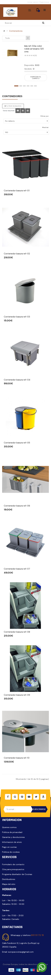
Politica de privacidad (12, 832)
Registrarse (44, 2)
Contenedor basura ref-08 (17, 631)
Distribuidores (8, 879)
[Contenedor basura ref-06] (25, 479)
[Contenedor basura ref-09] (25, 668)
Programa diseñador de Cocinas (17, 874)
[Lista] (22, 110)
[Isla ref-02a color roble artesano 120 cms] (12, 53)
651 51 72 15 (37, 935)
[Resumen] (17, 110)
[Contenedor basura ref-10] (25, 731)
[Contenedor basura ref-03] (25, 290)
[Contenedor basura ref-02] (25, 227)
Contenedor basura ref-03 (17, 316)
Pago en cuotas (9, 847)
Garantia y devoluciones (13, 837)
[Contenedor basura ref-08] (25, 605)
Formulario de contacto (13, 864)
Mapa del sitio (8, 884)
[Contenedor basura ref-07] (25, 542)
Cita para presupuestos (13, 869)
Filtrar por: (45, 116)
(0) (35, 55)
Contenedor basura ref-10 (16, 757)
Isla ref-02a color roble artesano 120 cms (34, 48)
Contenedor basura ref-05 (17, 442)
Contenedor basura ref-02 (17, 253)
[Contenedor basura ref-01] (25, 164)
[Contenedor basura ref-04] (25, 353)
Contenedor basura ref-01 (16, 190)
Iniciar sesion (32, 2)
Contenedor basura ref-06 (17, 505)
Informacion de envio (12, 842)
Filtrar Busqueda (14, 106)
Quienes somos (9, 827)
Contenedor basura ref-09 (17, 695)
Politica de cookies (11, 852)
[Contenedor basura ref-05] (25, 416)
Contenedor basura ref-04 (17, 379)
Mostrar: (45, 127)
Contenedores (16, 31)
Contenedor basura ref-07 (17, 568)
